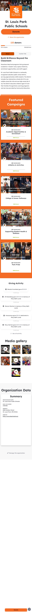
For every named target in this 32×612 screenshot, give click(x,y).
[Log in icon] (26, 2)
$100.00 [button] (24, 289)
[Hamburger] (29, 2)
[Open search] (23, 2)
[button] (5, 349)
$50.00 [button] (18, 315)
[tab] (7, 53)
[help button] (29, 609)
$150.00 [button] (19, 325)
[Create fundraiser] (20, 2)
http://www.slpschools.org (10, 416)
